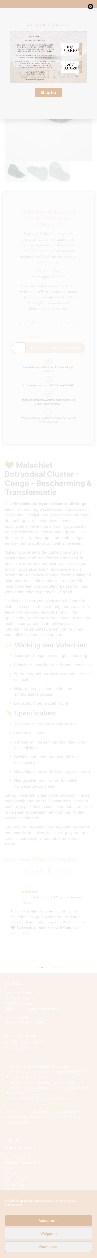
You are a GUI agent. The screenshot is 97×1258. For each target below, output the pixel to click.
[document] (48, 629)
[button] (90, 6)
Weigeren (48, 1233)
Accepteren (48, 1220)
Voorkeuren (48, 1246)
